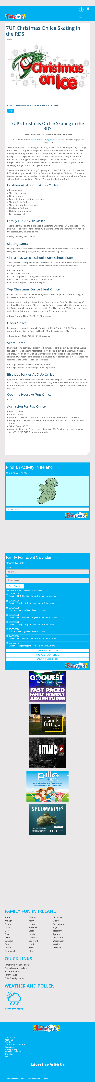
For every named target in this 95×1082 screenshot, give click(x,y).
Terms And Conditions (15, 1044)
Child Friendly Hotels (14, 978)
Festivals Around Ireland (16, 968)
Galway (32, 917)
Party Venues (11, 974)
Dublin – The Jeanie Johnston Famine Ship (28, 603)
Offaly (56, 920)
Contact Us (10, 1037)
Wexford (57, 944)
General (9, 40)
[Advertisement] (47, 879)
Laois (31, 930)
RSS (6, 1056)
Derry (7, 937)
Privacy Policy (11, 1049)
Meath (32, 951)
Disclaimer (9, 1047)
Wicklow (57, 947)
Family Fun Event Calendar (17, 964)
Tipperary (57, 930)
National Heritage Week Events (23, 610)
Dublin (8, 947)
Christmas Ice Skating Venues (43, 139)
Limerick (33, 937)
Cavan (7, 927)
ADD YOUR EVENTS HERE (47, 655)
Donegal (9, 941)
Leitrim (32, 934)
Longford (33, 941)
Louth (32, 944)
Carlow (8, 924)
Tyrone (56, 934)
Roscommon (59, 924)
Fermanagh (10, 951)
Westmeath (58, 941)
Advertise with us (13, 1052)
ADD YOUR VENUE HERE (47, 659)
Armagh (8, 920)
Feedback (9, 1042)
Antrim (8, 917)
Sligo (55, 927)
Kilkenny (33, 927)
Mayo (31, 947)
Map (11, 110)
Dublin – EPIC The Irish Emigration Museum (29, 596)
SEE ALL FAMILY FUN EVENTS (47, 650)
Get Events (15, 586)
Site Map (9, 1054)
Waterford (58, 937)
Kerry (31, 920)
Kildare (32, 924)
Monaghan (58, 917)
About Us (9, 1040)
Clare (7, 930)
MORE (54, 596)
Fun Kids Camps (12, 971)
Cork (7, 934)
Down (7, 944)
